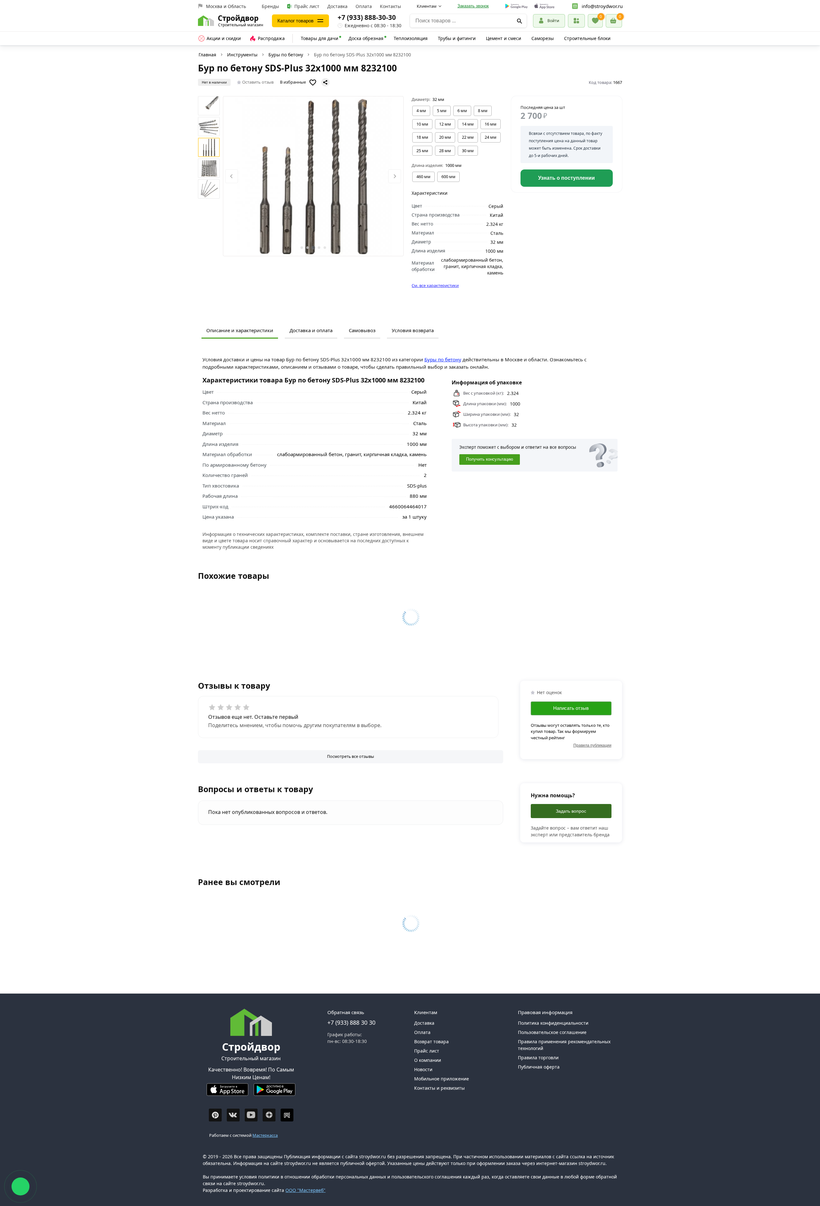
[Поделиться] (325, 82)
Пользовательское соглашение (552, 1032)
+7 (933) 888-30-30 (367, 17)
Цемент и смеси (503, 38)
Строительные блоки (587, 38)
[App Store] (227, 1092)
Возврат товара (431, 1041)
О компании (427, 1060)
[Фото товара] (313, 176)
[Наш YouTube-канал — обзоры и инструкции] (251, 1115)
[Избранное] (595, 21)
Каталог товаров (295, 20)
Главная (207, 55)
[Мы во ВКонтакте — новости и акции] (233, 1115)
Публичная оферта (539, 1067)
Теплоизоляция (411, 38)
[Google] (516, 6)
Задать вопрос (571, 811)
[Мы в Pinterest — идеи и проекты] (215, 1115)
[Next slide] (394, 176)
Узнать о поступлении (566, 178)
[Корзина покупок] (614, 21)
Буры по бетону (285, 55)
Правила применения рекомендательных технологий (564, 1044)
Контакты (390, 6)
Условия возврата (413, 330)
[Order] (576, 21)
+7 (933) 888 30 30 (351, 1022)
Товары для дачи (319, 38)
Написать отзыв (571, 708)
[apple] (544, 6)
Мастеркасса (265, 1135)
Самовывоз (362, 330)
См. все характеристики (435, 285)
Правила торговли (538, 1057)
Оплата (364, 6)
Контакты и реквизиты (439, 1088)
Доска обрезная (365, 38)
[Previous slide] (231, 176)
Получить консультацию (489, 459)
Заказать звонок (473, 6)
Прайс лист (306, 6)
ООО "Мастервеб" (305, 1190)
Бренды (270, 6)
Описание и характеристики (239, 330)
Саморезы (542, 38)
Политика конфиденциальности (553, 1023)
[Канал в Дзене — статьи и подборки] (269, 1115)
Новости (423, 1069)
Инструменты (242, 55)
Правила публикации (592, 745)
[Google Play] (274, 1092)
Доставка (337, 6)
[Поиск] (519, 21)
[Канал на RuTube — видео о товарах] (287, 1115)
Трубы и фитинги (457, 38)
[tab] (301, 247)
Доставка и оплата (311, 330)
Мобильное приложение (441, 1079)
